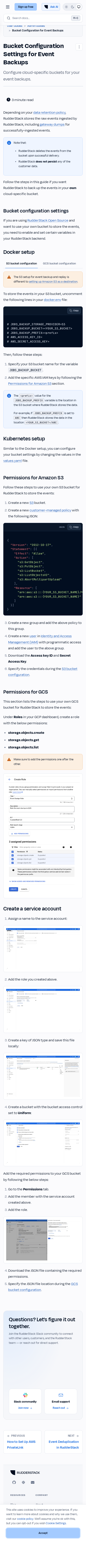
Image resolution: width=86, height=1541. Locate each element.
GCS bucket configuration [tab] (59, 264)
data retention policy (49, 112)
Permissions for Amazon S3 (29, 383)
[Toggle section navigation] (8, 7)
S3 (32, 502)
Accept (43, 1533)
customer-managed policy (50, 510)
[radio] (66, 7)
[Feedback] (32, 1482)
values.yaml (12, 460)
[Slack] (23, 1482)
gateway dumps (52, 124)
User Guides (14, 26)
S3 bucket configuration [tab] (21, 264)
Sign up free (25, 7)
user (33, 636)
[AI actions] (79, 46)
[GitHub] (14, 1482)
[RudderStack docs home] (43, 1472)
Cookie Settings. (56, 1523)
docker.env (52, 299)
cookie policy (25, 1519)
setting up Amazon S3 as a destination (53, 282)
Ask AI (54, 7)
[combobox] (43, 18)
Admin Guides (36, 26)
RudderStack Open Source (47, 220)
